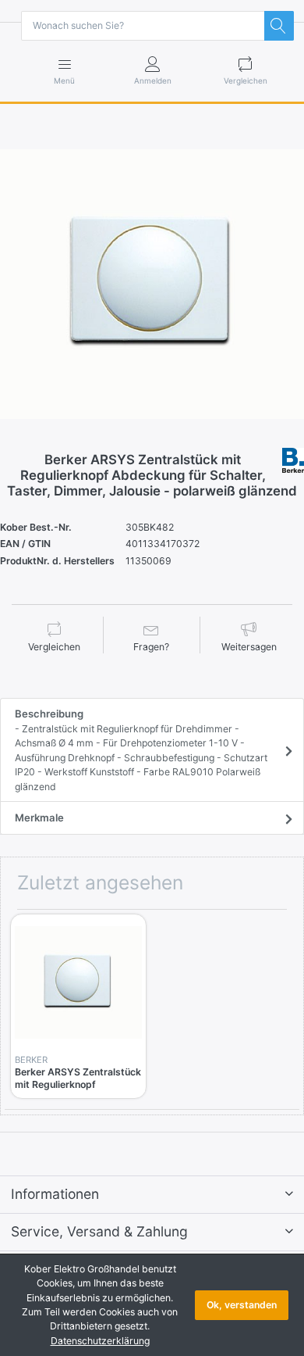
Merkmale (39, 817)
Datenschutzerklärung (100, 1341)
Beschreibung (141, 749)
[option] (152, 284)
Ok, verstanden (242, 1305)
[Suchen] (279, 26)
